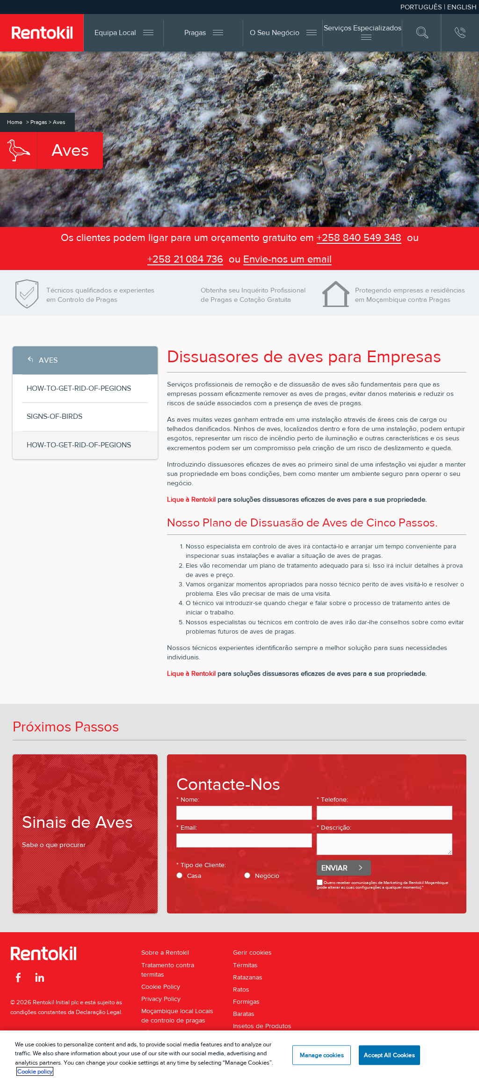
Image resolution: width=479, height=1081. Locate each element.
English (462, 7)
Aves (48, 360)
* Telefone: (332, 799)
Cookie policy (34, 1071)
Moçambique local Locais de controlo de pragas (177, 1015)
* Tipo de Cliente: (201, 865)
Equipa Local (115, 33)
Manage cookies (322, 1055)
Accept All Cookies (389, 1055)
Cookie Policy (160, 986)
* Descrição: (334, 827)
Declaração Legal (98, 1011)
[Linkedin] (39, 979)
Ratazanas (247, 977)
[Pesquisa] (423, 32)
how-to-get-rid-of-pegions (79, 388)
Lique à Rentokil (192, 499)
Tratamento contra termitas (167, 969)
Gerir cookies (252, 952)
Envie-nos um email (287, 259)
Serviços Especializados (362, 28)
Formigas (246, 1001)
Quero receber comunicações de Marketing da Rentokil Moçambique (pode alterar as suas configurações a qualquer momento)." (382, 885)
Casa (194, 875)
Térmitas (245, 965)
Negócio (267, 875)
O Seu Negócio (274, 33)
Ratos (241, 989)
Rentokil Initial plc (56, 1002)
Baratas (243, 1013)
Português (421, 7)
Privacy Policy (161, 998)
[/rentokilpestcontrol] (18, 979)
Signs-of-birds (54, 416)
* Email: (186, 827)
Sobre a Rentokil (165, 952)
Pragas (195, 33)
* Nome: (187, 799)
